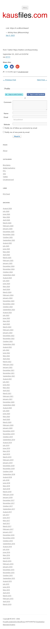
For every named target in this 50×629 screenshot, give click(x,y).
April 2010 (6, 601)
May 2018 (6, 486)
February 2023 (8, 330)
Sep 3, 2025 (10, 35)
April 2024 (6, 289)
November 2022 (8, 338)
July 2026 (6, 211)
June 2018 (6, 483)
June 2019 (6, 448)
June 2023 (6, 318)
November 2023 (8, 304)
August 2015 (7, 581)
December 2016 (8, 535)
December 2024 (8, 266)
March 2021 (7, 393)
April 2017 (6, 523)
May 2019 (6, 451)
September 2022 (9, 344)
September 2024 (9, 275)
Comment (7, 102)
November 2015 (8, 572)
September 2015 (9, 578)
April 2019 (6, 454)
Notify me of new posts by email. (17, 132)
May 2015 (6, 590)
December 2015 (8, 570)
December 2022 (8, 335)
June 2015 (6, 587)
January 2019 (7, 463)
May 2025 (6, 252)
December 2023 (8, 301)
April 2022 (6, 359)
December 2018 (8, 466)
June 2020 (6, 414)
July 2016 (6, 549)
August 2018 (7, 477)
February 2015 (8, 598)
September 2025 (9, 240)
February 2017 (8, 529)
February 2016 (8, 564)
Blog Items (6, 165)
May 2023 (6, 321)
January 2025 (7, 263)
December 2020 (8, 402)
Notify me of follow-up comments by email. (21, 128)
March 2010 (7, 604)
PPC (4, 171)
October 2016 (8, 541)
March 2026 (7, 223)
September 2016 (9, 544)
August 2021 (7, 379)
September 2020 (9, 405)
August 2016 (7, 546)
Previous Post (9, 80)
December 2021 (8, 370)
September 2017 (9, 509)
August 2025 (7, 243)
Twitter (5, 177)
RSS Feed (6, 194)
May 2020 (6, 416)
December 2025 (8, 231)
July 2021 (6, 382)
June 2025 (6, 249)
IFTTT (8, 57)
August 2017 (7, 512)
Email (6, 117)
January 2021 (7, 399)
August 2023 (7, 312)
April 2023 (6, 324)
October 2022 (8, 341)
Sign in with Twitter (14, 94)
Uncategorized (23, 72)
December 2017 (8, 500)
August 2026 (7, 208)
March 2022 (7, 361)
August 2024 (7, 278)
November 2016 (8, 538)
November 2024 (8, 269)
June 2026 (6, 214)
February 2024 (8, 295)
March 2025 (7, 257)
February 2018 (8, 494)
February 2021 (8, 396)
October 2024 (8, 272)
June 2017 (6, 518)
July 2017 (6, 515)
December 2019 (8, 431)
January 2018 (7, 497)
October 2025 (8, 237)
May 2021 (6, 388)
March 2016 (7, 561)
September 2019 (9, 440)
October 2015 (8, 575)
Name (6, 113)
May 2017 (6, 520)
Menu (25, 7)
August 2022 (7, 347)
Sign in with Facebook (36, 94)
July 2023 (6, 315)
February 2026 (8, 226)
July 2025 (6, 246)
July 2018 (6, 480)
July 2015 (6, 584)
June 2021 (6, 385)
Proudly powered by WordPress (14, 622)
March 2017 (7, 526)
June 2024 (6, 283)
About (5, 151)
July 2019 (6, 445)
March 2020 (7, 422)
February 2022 (8, 364)
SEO (4, 174)
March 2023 (7, 327)
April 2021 (6, 390)
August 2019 (7, 442)
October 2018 (8, 471)
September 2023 (9, 309)
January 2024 (7, 298)
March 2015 (7, 596)
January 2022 (7, 367)
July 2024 (6, 281)
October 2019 (8, 437)
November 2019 (8, 434)
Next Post (42, 80)
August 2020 (7, 408)
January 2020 (7, 428)
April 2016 (6, 558)
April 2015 (6, 593)
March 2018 (7, 492)
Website (7, 124)
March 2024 (7, 292)
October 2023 (8, 307)
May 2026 (6, 217)
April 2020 (6, 419)
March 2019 (7, 457)
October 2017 (8, 506)
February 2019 (8, 460)
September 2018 (9, 474)
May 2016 (6, 555)
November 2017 (8, 503)
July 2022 (6, 350)
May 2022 (6, 356)
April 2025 (6, 255)
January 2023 (7, 333)
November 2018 (8, 468)
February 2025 (8, 260)
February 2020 (8, 425)
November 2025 (8, 234)
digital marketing (9, 168)
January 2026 (7, 229)
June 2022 (6, 353)
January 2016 (7, 567)
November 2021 (8, 373)
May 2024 (6, 286)
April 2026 (6, 220)
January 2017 (7, 532)
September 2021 (9, 376)
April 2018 (6, 489)
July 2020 (6, 411)
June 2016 (6, 552)
